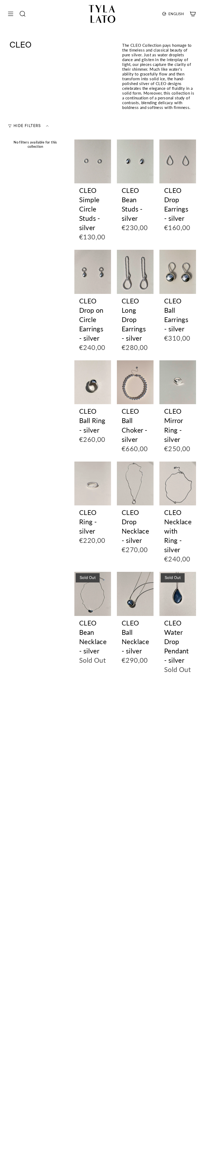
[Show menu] (10, 14)
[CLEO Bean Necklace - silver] (92, 594)
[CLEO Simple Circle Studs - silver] (92, 162)
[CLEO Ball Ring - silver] (92, 382)
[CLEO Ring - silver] (92, 484)
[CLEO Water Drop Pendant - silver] (177, 594)
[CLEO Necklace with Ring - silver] (177, 484)
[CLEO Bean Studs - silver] (135, 162)
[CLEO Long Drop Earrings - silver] (135, 272)
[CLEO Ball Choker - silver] (135, 382)
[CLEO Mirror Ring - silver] (177, 382)
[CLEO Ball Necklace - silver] (135, 594)
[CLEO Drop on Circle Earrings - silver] (92, 272)
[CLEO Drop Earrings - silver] (177, 162)
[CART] (193, 14)
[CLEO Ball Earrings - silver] (177, 272)
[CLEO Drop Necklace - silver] (135, 484)
